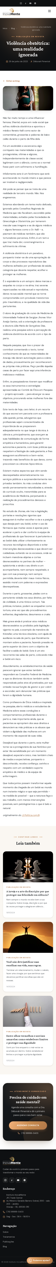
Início (5, 28)
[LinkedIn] (35, 3)
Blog (13, 28)
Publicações (8, 1242)
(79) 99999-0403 (29, 1133)
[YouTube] (30, 3)
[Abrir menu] (50, 12)
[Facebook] (26, 3)
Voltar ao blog (13, 81)
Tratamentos (9, 1237)
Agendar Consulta (28, 1125)
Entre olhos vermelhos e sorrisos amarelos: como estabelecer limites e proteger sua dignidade (27, 1039)
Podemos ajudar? (41, 1260)
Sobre (5, 1232)
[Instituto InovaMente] (11, 12)
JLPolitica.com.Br (31, 815)
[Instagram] (21, 3)
